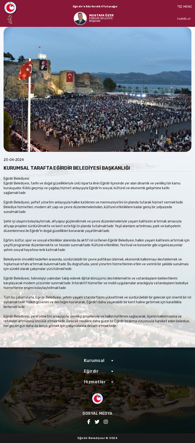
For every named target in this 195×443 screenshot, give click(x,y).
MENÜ (187, 6)
